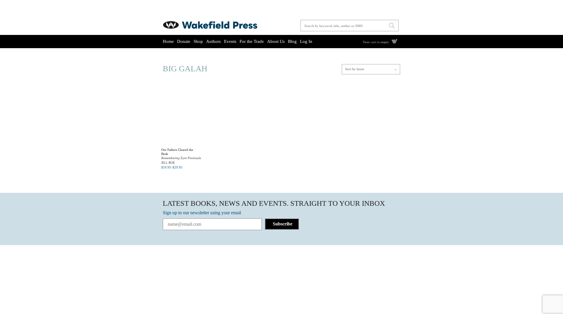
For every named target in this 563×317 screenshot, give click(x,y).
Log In (306, 41)
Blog (292, 41)
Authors (213, 41)
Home (168, 41)
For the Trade (252, 41)
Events (230, 41)
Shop (198, 41)
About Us (276, 41)
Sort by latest (354, 69)
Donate (183, 41)
